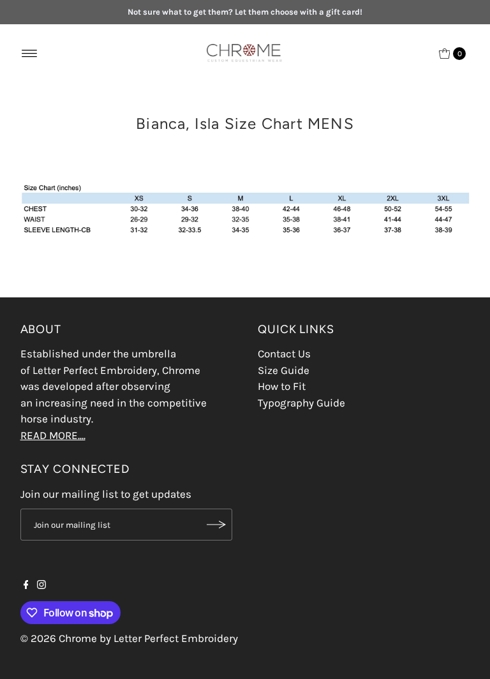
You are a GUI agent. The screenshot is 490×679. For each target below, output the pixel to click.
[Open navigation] (30, 54)
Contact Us (284, 353)
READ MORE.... (52, 435)
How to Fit (282, 386)
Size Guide (283, 370)
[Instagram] (41, 585)
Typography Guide (301, 402)
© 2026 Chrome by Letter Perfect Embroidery (129, 638)
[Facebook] (26, 585)
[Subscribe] (216, 525)
